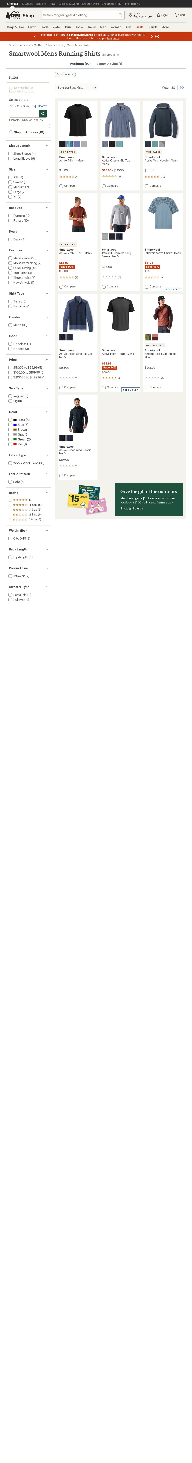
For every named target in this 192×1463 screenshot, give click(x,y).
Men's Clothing (35, 45)
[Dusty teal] (155, 144)
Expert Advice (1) (109, 63)
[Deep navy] (119, 236)
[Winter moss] (148, 337)
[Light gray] (105, 236)
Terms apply (165, 502)
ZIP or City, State (19, 106)
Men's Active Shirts (78, 45)
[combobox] (82, 15)
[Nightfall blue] (77, 144)
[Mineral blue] (119, 144)
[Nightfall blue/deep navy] (148, 144)
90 (182, 87)
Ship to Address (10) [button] (28, 132)
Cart (182, 15)
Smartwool (15, 45)
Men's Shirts (55, 45)
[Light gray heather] (84, 144)
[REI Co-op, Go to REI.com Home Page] (13, 15)
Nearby (42, 106)
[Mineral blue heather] (69, 144)
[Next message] (152, 36)
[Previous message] (35, 36)
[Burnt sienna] (155, 337)
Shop (28, 15)
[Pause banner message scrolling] (156, 36)
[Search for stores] (43, 113)
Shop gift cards (131, 508)
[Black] (62, 144)
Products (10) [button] (80, 63)
